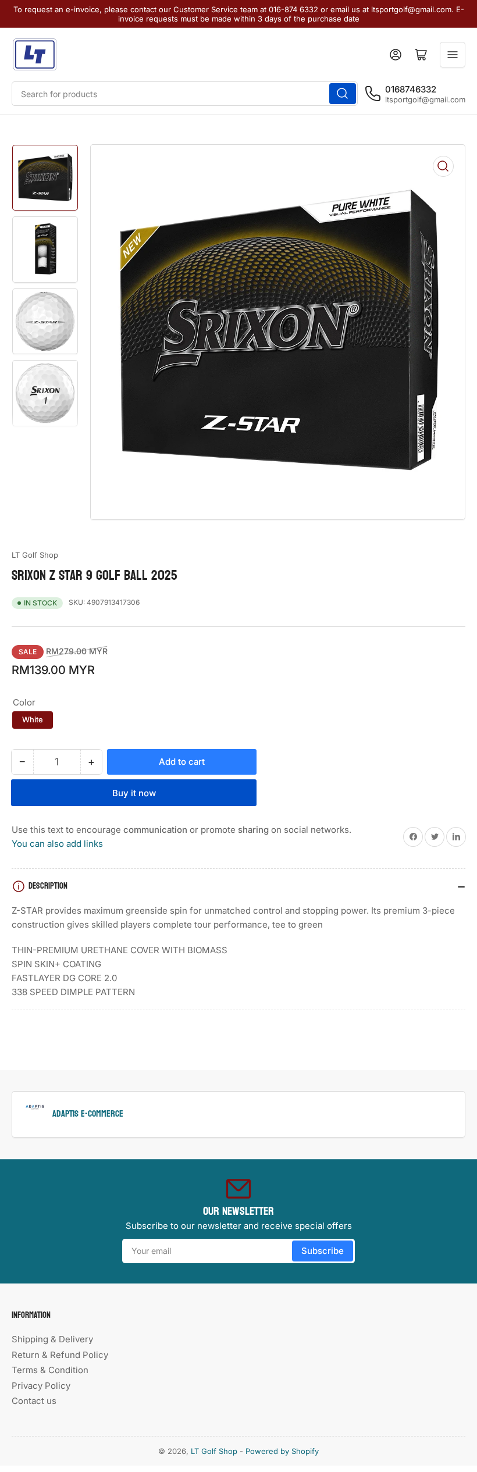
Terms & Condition (50, 1369)
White (32, 719)
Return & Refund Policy (60, 1354)
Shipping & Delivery (52, 1339)
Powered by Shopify (282, 1451)
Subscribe (322, 1250)
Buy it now (134, 793)
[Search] (342, 94)
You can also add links (57, 843)
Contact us (34, 1400)
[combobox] (185, 93)
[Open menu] (452, 54)
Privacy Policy (41, 1385)
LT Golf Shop (35, 554)
